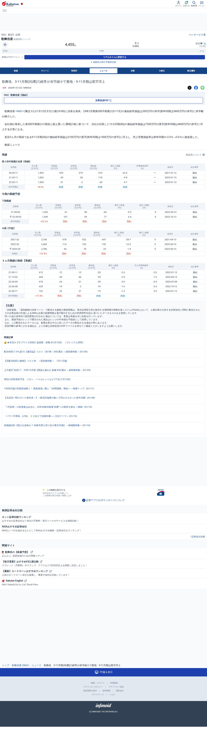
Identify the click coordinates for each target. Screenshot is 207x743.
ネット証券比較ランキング (40, 519)
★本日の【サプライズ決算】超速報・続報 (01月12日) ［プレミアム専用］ (46, 342)
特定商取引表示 (90, 691)
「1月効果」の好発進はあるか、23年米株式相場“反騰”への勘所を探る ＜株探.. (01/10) (48, 407)
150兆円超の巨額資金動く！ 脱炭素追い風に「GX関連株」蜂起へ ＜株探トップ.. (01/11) (49, 388)
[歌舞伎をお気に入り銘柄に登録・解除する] (5, 45)
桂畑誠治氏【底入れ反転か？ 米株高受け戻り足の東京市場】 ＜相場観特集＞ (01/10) (47, 425)
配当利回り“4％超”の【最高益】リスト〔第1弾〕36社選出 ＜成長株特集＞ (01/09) (45, 351)
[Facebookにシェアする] (196, 88)
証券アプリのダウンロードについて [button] (105, 500)
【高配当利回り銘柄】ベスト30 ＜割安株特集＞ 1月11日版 (35, 361)
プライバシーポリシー (93, 687)
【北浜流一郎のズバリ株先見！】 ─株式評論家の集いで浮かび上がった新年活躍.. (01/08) (49, 397)
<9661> (20, 111)
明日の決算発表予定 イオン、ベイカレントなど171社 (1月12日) (37, 379)
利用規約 (114, 683)
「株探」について (97, 683)
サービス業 (200, 34)
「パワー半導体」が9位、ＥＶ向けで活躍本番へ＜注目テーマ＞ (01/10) (40, 416)
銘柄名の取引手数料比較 (104, 62)
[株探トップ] (10, 3)
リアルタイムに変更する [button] (114, 57)
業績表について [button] (194, 154)
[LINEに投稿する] (202, 88)
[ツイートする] (189, 88)
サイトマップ (98, 694)
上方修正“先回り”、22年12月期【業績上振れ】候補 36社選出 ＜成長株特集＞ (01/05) (47, 370)
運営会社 (120, 691)
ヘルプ (112, 694)
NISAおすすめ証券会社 (42, 528)
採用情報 (106, 691)
